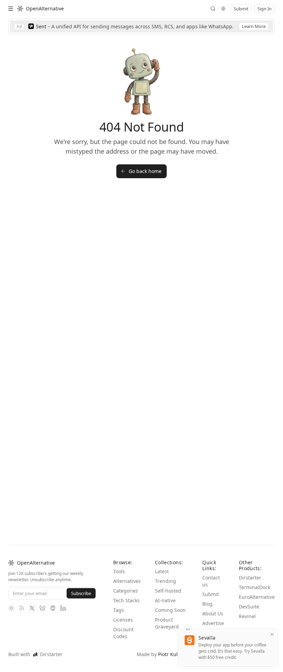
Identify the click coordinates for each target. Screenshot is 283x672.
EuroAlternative (257, 590)
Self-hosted (168, 584)
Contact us (211, 574)
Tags (119, 610)
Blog (208, 597)
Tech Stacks (120, 597)
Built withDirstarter (33, 654)
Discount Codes (123, 632)
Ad (188, 629)
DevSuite (250, 600)
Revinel (248, 609)
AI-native (165, 593)
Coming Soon (170, 603)
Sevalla (207, 638)
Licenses (123, 620)
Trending (165, 574)
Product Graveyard (167, 616)
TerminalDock (256, 580)
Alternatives (126, 574)
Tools (119, 564)
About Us (213, 606)
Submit (210, 587)
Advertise (213, 616)
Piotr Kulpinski (177, 654)
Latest (161, 564)
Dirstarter (250, 571)
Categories (125, 584)
